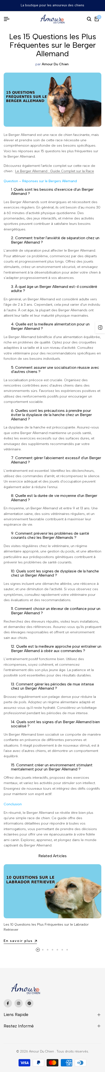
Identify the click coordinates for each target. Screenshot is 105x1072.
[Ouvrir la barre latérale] (100, 327)
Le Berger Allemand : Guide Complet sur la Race (54, 171)
